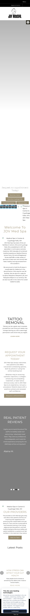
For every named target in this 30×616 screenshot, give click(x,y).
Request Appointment (15, 396)
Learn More (15, 342)
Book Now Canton (15, 192)
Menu (24, 2)
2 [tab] (13, 489)
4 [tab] (18, 489)
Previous (2, 573)
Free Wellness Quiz (8, 200)
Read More (15, 585)
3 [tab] (16, 489)
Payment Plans (22, 200)
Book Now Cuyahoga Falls (15, 196)
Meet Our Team (15, 537)
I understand (15, 611)
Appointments (15, 5)
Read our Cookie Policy (14, 607)
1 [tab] (11, 489)
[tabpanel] (15, 439)
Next (28, 573)
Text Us (15, 614)
